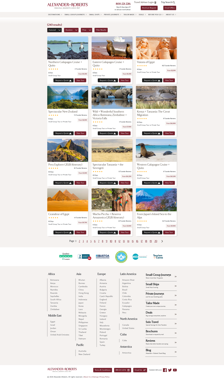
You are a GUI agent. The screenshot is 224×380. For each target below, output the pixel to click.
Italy (101, 323)
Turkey (102, 345)
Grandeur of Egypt (58, 214)
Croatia (103, 293)
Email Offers (170, 8)
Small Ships (94, 15)
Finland (103, 303)
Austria (103, 287)
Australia (82, 351)
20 (155, 241)
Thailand (82, 332)
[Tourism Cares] (158, 256)
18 (146, 241)
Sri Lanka (83, 329)
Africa (51, 274)
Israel (52, 325)
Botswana (54, 280)
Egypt (52, 322)
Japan (81, 303)
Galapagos (127, 306)
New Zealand (84, 354)
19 (151, 241)
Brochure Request (149, 8)
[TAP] (121, 256)
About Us (170, 15)
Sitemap (95, 377)
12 (119, 241)
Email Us (139, 370)
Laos (81, 309)
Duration (69, 30)
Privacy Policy (104, 377)
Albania (103, 280)
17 (142, 241)
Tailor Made (129, 15)
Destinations (54, 15)
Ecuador (126, 303)
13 (124, 241)
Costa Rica (127, 300)
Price (84, 30)
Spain (102, 342)
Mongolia (83, 316)
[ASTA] (139, 256)
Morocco (54, 287)
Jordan (53, 328)
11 (115, 241)
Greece (103, 313)
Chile (124, 293)
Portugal (103, 336)
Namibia (54, 290)
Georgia (103, 309)
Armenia (103, 283)
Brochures (155, 332)
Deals (141, 15)
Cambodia (83, 287)
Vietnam (82, 339)
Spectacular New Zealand (62, 111)
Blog (156, 351)
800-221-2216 (123, 4)
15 (133, 241)
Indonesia (83, 300)
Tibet (81, 336)
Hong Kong (84, 293)
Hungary (103, 316)
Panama (126, 309)
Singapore (83, 326)
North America (128, 319)
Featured (52, 30)
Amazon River (128, 280)
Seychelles (54, 296)
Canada (125, 325)
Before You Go (154, 15)
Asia (78, 274)
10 (111, 241)
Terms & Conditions (102, 370)
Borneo (82, 283)
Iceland (103, 319)
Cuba (123, 334)
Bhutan (82, 280)
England (103, 300)
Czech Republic (106, 296)
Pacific (80, 345)
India (81, 296)
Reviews (157, 342)
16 (137, 241)
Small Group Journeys (75, 15)
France (102, 306)
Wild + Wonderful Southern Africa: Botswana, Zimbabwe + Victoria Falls (110, 115)
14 (128, 241)
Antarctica (126, 346)
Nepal (81, 319)
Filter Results (101, 30)
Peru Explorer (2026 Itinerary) (65, 164)
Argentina (126, 283)
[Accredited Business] (84, 256)
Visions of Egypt (146, 62)
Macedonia (104, 326)
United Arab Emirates (59, 335)
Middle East (54, 315)
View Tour (80, 80)
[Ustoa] (102, 256)
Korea (81, 306)
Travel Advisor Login (144, 2)
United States (128, 328)
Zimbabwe (54, 309)
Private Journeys (111, 15)
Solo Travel (156, 323)
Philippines (83, 323)
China (81, 290)
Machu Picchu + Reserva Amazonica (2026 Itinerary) (108, 215)
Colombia (126, 296)
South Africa (55, 300)
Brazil (124, 290)
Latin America (128, 274)
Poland (103, 332)
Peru (124, 313)
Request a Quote (62, 80)
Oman (53, 332)
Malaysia (82, 313)
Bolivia (125, 287)
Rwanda (53, 293)
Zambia (53, 306)
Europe (102, 274)
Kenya (52, 283)
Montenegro (105, 329)
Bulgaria (103, 290)
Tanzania (54, 303)
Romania (104, 339)
